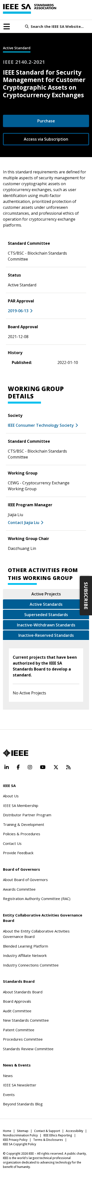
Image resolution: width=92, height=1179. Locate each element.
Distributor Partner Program (27, 814)
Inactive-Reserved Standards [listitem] (46, 635)
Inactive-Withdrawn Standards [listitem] (46, 625)
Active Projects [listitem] (46, 594)
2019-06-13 (18, 310)
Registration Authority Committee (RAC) (36, 898)
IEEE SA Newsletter (19, 1084)
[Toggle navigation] (6, 26)
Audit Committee (17, 1010)
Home (7, 1131)
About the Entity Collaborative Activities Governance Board (36, 934)
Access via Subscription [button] (46, 139)
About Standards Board (22, 991)
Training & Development (23, 824)
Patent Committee (18, 1029)
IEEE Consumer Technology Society (41, 425)
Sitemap (22, 1131)
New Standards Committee (26, 1020)
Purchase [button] (46, 121)
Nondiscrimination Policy (20, 1135)
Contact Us (12, 843)
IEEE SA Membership (20, 805)
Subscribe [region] (86, 595)
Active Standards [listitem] (46, 604)
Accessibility (74, 1131)
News (8, 1075)
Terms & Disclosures (48, 1140)
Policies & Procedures (21, 833)
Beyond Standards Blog (23, 1103)
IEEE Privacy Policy (15, 1140)
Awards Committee (19, 889)
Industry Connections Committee (31, 965)
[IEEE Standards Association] (29, 9)
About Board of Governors (25, 879)
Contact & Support (47, 1131)
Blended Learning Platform (25, 946)
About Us (11, 795)
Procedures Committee (23, 1039)
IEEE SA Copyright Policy (19, 1144)
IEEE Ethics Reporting (57, 1135)
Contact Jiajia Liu (23, 522)
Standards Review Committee (28, 1048)
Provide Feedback (18, 852)
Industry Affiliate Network (25, 955)
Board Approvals (17, 1001)
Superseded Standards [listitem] (46, 614)
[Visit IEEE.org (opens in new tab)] (15, 753)
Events (9, 1094)
